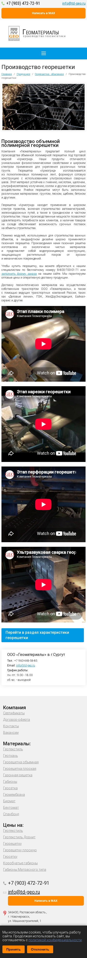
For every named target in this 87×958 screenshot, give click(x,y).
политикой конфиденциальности (55, 940)
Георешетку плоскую (20, 850)
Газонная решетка (17, 775)
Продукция (23, 74)
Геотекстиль (13, 749)
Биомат (9, 801)
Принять (13, 949)
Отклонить (40, 949)
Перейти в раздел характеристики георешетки (37, 635)
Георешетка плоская (19, 769)
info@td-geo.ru (74, 3)
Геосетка (10, 788)
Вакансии (11, 732)
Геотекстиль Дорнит (19, 837)
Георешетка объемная (49, 74)
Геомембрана (14, 794)
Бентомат (11, 807)
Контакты (11, 726)
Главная (6, 74)
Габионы (10, 782)
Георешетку (12, 844)
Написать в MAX (43, 13)
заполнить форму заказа (19, 273)
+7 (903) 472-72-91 (23, 3)
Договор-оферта (16, 720)
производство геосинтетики (44, 32)
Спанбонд (11, 814)
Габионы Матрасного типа (24, 869)
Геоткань (10, 756)
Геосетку (10, 856)
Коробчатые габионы (20, 863)
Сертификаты (14, 713)
